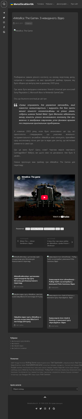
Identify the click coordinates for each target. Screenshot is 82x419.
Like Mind (19, 367)
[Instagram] (4, 22)
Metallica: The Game (37, 229)
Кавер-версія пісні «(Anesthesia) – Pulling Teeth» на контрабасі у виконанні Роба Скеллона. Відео (62, 281)
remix (23, 365)
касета (20, 370)
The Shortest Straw (28, 367)
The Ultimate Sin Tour (24, 372)
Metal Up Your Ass (28, 370)
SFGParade (57, 370)
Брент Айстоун (74, 367)
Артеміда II (75, 372)
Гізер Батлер (47, 372)
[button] (54, 4)
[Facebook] (4, 27)
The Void (67, 365)
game (27, 229)
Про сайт (74, 4)
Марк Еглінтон (16, 365)
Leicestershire (56, 372)
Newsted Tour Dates (37, 372)
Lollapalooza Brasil (68, 363)
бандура (25, 374)
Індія (20, 374)
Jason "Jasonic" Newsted (45, 367)
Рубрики (49, 4)
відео (57, 229)
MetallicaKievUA (24, 4)
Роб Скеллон (45, 374)
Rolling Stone (31, 362)
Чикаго (55, 367)
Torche (67, 367)
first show (22, 363)
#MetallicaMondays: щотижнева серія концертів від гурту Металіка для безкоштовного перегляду (26, 279)
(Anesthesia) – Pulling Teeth (44, 370)
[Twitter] (4, 18)
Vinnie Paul (46, 365)
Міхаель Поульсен (66, 372)
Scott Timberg (74, 365)
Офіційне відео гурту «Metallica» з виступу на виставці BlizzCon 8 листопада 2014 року (27, 319)
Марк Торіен (36, 374)
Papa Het (61, 367)
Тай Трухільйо (56, 362)
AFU (30, 374)
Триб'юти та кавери (20, 348)
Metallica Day (65, 370)
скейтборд (14, 370)
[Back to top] (45, 397)
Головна (40, 4)
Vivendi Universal (49, 229)
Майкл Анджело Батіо (43, 363)
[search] (4, 4)
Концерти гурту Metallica (22, 341)
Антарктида (14, 374)
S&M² (12, 363)
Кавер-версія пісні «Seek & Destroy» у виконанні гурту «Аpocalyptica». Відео (60, 320)
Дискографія (61, 4)
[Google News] (4, 32)
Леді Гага (78, 363)
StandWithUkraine (34, 365)
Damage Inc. (60, 365)
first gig (17, 363)
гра (62, 229)
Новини (29, 23)
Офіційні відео (18, 346)
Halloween (53, 365)
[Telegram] (4, 13)
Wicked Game (74, 370)
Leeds (36, 367)
